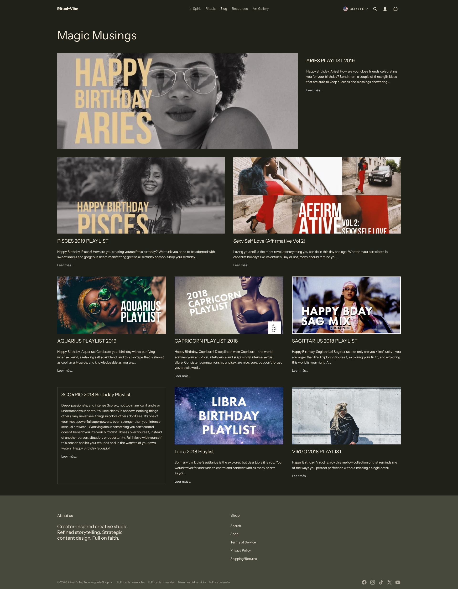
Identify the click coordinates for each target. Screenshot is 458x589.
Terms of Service (243, 542)
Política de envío (219, 582)
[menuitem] (195, 9)
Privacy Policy (240, 550)
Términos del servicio (192, 582)
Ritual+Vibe (75, 582)
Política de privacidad (161, 582)
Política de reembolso (131, 582)
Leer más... (314, 90)
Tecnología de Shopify (97, 582)
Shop (234, 534)
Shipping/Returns (243, 559)
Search (235, 526)
